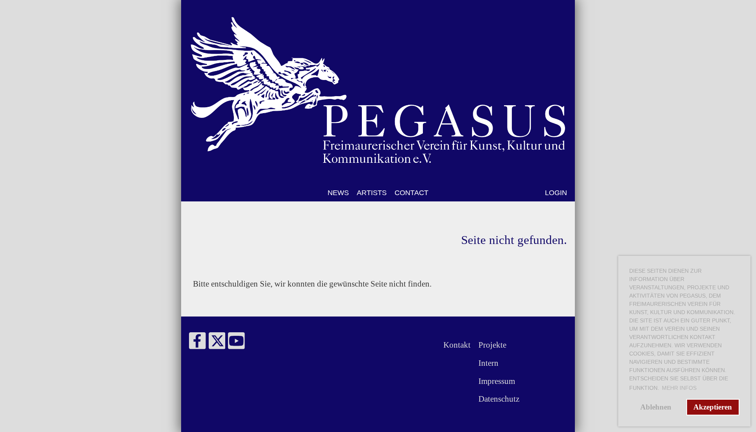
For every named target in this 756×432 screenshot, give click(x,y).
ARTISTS (372, 193)
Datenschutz (498, 399)
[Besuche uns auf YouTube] (236, 343)
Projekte (492, 345)
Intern (488, 363)
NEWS (338, 193)
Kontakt (457, 345)
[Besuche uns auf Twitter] (217, 343)
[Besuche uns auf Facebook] (197, 343)
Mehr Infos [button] (679, 388)
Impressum (496, 381)
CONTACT (411, 193)
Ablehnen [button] (655, 407)
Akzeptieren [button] (712, 407)
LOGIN (556, 193)
